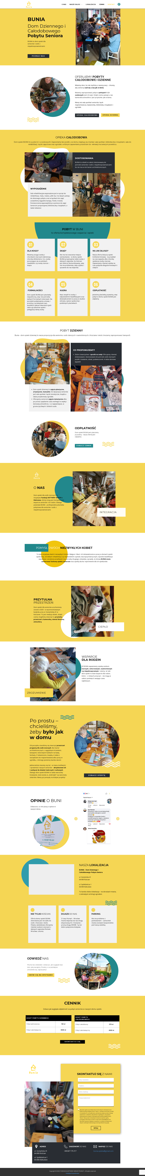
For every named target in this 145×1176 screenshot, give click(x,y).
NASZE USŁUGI (75, 4)
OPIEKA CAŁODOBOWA (87, 115)
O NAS (64, 4)
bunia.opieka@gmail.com (103, 1151)
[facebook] (119, 4)
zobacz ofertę (96, 775)
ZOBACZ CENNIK (84, 445)
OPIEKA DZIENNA (110, 115)
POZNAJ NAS (38, 56)
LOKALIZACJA (91, 4)
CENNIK (101, 4)
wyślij (96, 1128)
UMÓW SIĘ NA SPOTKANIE (41, 975)
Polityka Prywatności (72, 1173)
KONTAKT (111, 4)
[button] (76, 818)
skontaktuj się (72, 1041)
